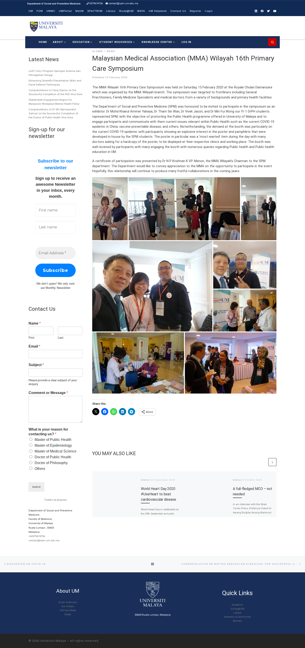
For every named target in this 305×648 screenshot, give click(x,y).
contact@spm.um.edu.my (44, 540)
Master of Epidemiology (53, 445)
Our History (67, 606)
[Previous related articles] (263, 462)
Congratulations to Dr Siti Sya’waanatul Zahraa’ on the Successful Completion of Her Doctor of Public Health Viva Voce (53, 113)
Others (40, 469)
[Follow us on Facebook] (262, 11)
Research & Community (237, 616)
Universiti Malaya (53, 640)
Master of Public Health (53, 440)
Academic (237, 604)
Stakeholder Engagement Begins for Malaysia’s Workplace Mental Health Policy (54, 101)
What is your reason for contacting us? (48, 431)
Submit (36, 486)
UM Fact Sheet (68, 610)
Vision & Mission (67, 602)
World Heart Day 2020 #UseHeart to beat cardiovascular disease (158, 494)
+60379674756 (37, 536)
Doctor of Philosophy (51, 463)
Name (35, 323)
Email (34, 346)
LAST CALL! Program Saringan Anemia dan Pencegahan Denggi (55, 73)
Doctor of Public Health (53, 457)
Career (67, 614)
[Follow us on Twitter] (268, 11)
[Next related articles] (272, 462)
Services (237, 620)
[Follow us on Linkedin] (256, 11)
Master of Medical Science (55, 451)
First (31, 337)
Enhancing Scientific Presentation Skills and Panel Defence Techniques (55, 82)
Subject (36, 365)
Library (237, 612)
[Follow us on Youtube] (274, 11)
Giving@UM (237, 608)
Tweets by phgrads (55, 499)
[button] (110, 208)
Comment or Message (48, 393)
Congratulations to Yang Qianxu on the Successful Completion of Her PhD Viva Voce (55, 92)
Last (60, 337)
